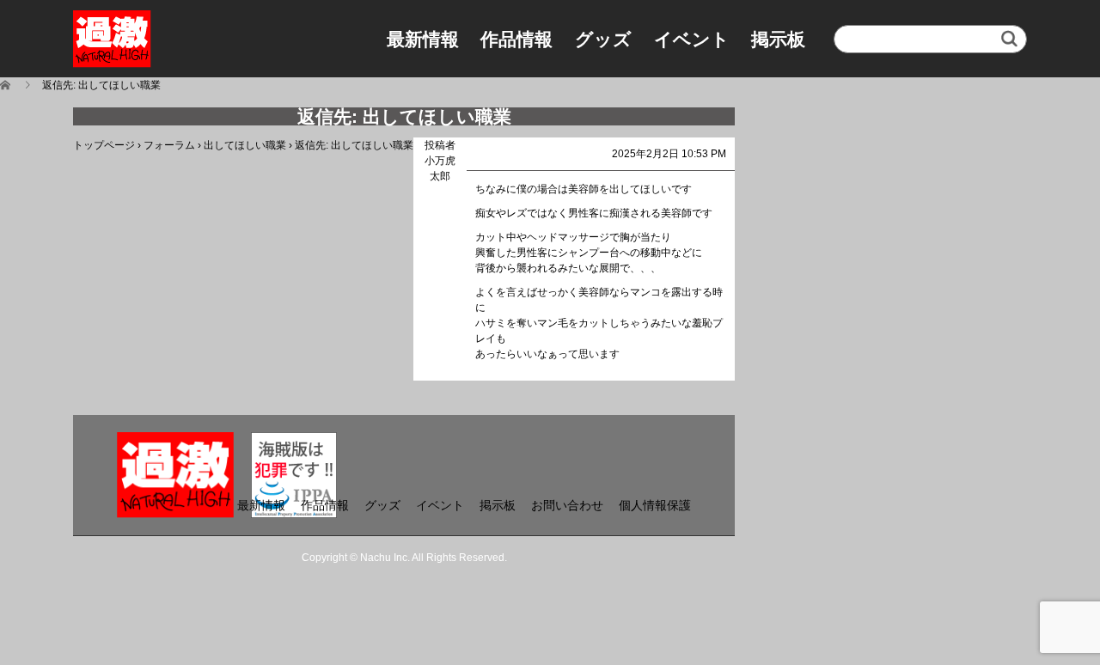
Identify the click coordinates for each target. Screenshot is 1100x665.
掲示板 (778, 39)
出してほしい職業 (245, 145)
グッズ (603, 39)
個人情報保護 (655, 505)
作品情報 (516, 39)
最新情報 (423, 39)
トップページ (104, 145)
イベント (692, 39)
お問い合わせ (567, 505)
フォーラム (169, 145)
